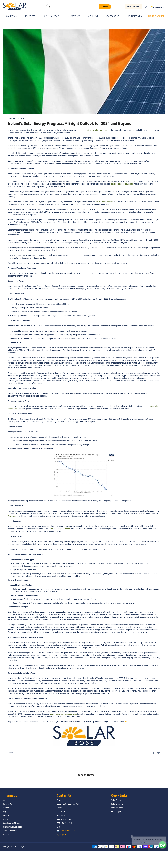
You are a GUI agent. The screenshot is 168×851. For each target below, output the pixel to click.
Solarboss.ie (13, 516)
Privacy (6, 808)
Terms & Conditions (10, 831)
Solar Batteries (51, 16)
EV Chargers (74, 16)
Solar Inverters (117, 804)
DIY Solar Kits (134, 16)
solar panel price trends (60, 529)
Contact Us (7, 804)
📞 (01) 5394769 (64, 835)
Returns (6, 815)
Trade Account (156, 16)
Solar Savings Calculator (12, 827)
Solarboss (11, 847)
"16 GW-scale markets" (105, 202)
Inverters (30, 16)
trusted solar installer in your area (63, 714)
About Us (6, 800)
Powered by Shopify (21, 847)
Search (105, 7)
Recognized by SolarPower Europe (96, 130)
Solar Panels (11, 16)
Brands (6, 835)
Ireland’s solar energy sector (122, 184)
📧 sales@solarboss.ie (66, 831)
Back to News (85, 775)
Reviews (6, 819)
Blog (4, 812)
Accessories (112, 16)
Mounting (93, 16)
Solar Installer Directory (12, 823)
